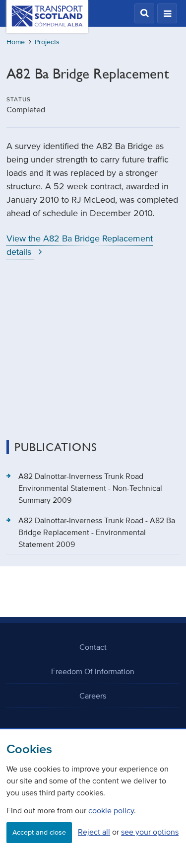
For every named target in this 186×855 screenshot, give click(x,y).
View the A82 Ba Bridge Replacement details (79, 245)
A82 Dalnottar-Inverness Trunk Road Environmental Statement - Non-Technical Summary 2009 (90, 487)
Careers (92, 695)
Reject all (94, 831)
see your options (150, 831)
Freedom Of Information (92, 671)
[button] (144, 13)
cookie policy (111, 810)
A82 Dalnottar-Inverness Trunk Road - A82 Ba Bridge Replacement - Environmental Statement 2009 (96, 532)
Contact (93, 646)
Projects (47, 42)
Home (15, 42)
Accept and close (39, 832)
